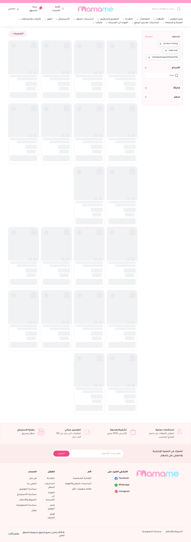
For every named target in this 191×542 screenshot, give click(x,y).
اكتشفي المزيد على (118, 163)
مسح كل (149, 37)
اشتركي (61, 145)
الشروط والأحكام (174, 223)
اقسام (176, 67)
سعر (177, 97)
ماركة (176, 88)
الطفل (51, 163)
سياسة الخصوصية (152, 223)
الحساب (32, 163)
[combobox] (17, 34)
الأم (89, 163)
